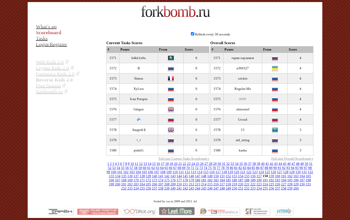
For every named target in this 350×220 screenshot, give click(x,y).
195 (290, 180)
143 (173, 176)
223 (259, 184)
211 (185, 184)
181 (204, 180)
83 (244, 168)
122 (249, 172)
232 (124, 188)
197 (302, 180)
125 (267, 172)
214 (204, 184)
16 (158, 164)
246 (210, 188)
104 (138, 172)
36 (245, 164)
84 (249, 168)
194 (283, 180)
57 (131, 168)
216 (216, 184)
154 (240, 176)
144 (179, 176)
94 (292, 168)
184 (222, 180)
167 (117, 180)
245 (204, 188)
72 (197, 168)
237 (154, 188)
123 (255, 172)
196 (296, 180)
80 (231, 168)
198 (308, 180)
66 (170, 168)
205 (148, 184)
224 (265, 184)
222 (253, 184)
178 (185, 180)
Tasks (42, 38)
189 (253, 180)
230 (302, 184)
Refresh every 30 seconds (212, 34)
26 (202, 164)
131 (304, 172)
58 (136, 168)
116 (212, 172)
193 (277, 180)
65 (166, 168)
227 (283, 184)
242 (185, 188)
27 (206, 164)
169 (130, 180)
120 (236, 172)
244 (197, 188)
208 (167, 184)
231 (308, 184)
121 (242, 172)
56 (127, 168)
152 (228, 176)
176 (173, 180)
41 (267, 164)
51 (311, 164)
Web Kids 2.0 (50, 62)
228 (290, 184)
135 (124, 176)
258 (283, 188)
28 (210, 164)
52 (109, 168)
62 (153, 168)
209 (173, 184)
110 (175, 172)
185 (228, 180)
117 (218, 172)
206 (154, 184)
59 (140, 168)
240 (173, 188)
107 (156, 172)
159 (271, 176)
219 (234, 184)
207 (160, 184)
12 (141, 164)
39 (258, 164)
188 (247, 180)
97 (305, 168)
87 (262, 168)
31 (223, 164)
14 (149, 164)
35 (241, 164)
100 (113, 172)
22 (184, 164)
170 (136, 180)
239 (167, 188)
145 (185, 176)
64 (162, 168)
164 (302, 176)
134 (117, 176)
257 (277, 188)
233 (130, 188)
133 (111, 176)
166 (111, 180)
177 (179, 180)
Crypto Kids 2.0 (52, 68)
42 (271, 164)
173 (154, 180)
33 (232, 164)
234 (136, 188)
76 (214, 168)
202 (130, 184)
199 (111, 184)
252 (247, 188)
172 (148, 180)
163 (296, 176)
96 (301, 168)
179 (191, 180)
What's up (46, 26)
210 (179, 184)
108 (163, 172)
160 (277, 176)
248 (222, 188)
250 (234, 188)
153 (234, 176)
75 (210, 168)
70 (188, 168)
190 (259, 180)
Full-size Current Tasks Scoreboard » (184, 158)
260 (296, 188)
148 (204, 176)
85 (253, 168)
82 (240, 168)
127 (279, 172)
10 (132, 164)
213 (197, 184)
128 (286, 172)
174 (160, 180)
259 (290, 188)
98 (310, 168)
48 (298, 164)
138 (142, 176)
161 (283, 176)
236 (148, 188)
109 (169, 172)
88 (266, 168)
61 (149, 168)
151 (222, 176)
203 (136, 184)
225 (271, 184)
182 (210, 180)
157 (259, 176)
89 (271, 168)
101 (119, 172)
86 (258, 168)
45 (284, 164)
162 (290, 176)
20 (176, 164)
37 (250, 164)
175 (167, 180)
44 (280, 164)
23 (189, 164)
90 (275, 168)
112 (187, 172)
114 (199, 172)
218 (228, 184)
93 (288, 168)
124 (261, 172)
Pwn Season (48, 85)
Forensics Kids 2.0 (55, 73)
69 (184, 168)
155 (247, 176)
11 (136, 164)
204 (142, 184)
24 (193, 164)
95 (297, 168)
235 (142, 188)
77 (218, 168)
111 (181, 172)
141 (160, 176)
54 (118, 168)
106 (150, 172)
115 (206, 172)
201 (124, 184)
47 (293, 164)
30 (219, 164)
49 (302, 164)
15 (154, 164)
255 (265, 188)
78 (223, 168)
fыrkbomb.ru (49, 91)
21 (180, 164)
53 (114, 168)
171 (142, 180)
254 (259, 188)
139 (148, 176)
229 (296, 184)
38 (254, 164)
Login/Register (51, 44)
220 (240, 184)
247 (216, 188)
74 (205, 168)
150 (216, 176)
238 (160, 188)
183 (216, 180)
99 (108, 172)
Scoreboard (48, 32)
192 (271, 180)
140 (154, 176)
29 (215, 164)
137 (136, 176)
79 (227, 168)
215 (210, 184)
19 (171, 164)
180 (197, 180)
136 (130, 176)
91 (279, 168)
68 (179, 168)
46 (289, 164)
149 (210, 176)
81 (236, 168)
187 (240, 180)
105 (144, 172)
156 (253, 176)
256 (271, 188)
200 (117, 184)
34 (237, 164)
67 (175, 168)
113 (193, 172)
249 (228, 188)
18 (167, 164)
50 (306, 164)
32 (228, 164)
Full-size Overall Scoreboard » (292, 158)
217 (222, 184)
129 (292, 172)
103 (132, 172)
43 (276, 164)
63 (157, 168)
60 (144, 168)
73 (201, 168)
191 (265, 180)
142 (167, 176)
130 (298, 172)
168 (124, 180)
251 (240, 188)
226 (277, 184)
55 (123, 168)
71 (192, 168)
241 (179, 188)
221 (247, 184)
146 (191, 176)
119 (230, 172)
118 (224, 172)
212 (191, 184)
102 (126, 172)
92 (284, 168)
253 (253, 188)
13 (145, 164)
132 (310, 172)
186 (234, 180)
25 (197, 164)
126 (273, 172)
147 (197, 176)
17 (162, 164)
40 (263, 164)
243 (191, 188)
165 (308, 176)
